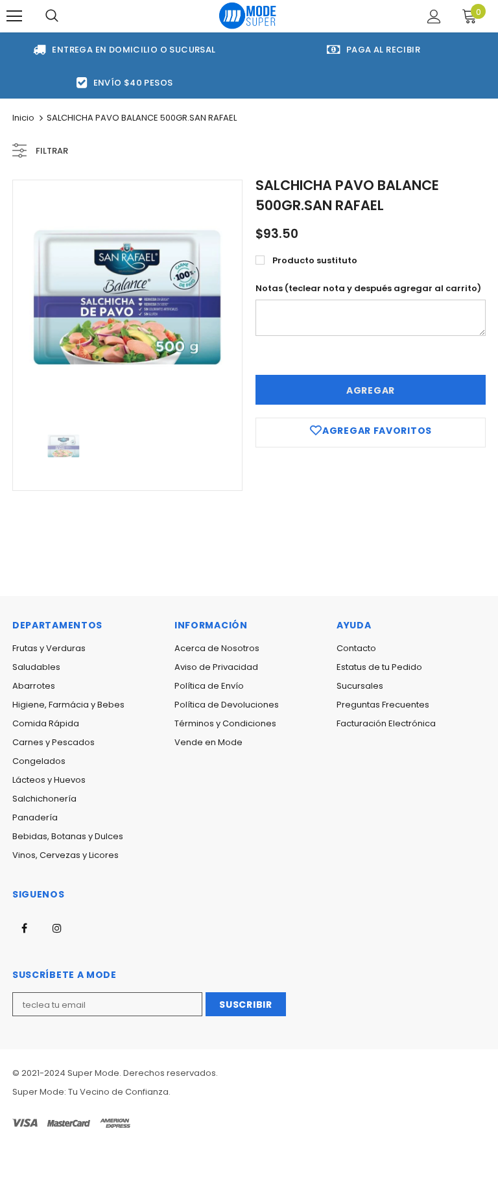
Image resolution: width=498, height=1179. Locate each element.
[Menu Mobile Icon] (14, 16)
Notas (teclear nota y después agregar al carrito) (368, 288)
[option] (127, 295)
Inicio (23, 118)
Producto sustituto (314, 260)
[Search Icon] (51, 16)
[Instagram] (57, 927)
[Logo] (248, 15)
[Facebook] (24, 927)
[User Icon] (434, 16)
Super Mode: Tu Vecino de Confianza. (91, 1092)
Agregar (370, 390)
